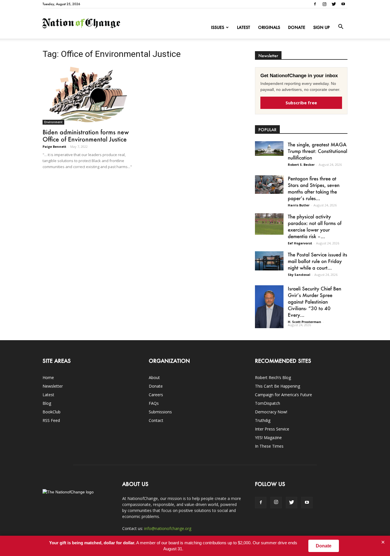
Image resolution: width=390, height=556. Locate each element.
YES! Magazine (268, 437)
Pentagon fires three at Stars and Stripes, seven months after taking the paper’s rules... (313, 188)
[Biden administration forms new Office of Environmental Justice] (89, 95)
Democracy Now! (271, 411)
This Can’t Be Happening (277, 386)
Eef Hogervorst (300, 243)
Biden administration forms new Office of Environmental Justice (86, 135)
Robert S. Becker (301, 164)
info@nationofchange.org (167, 528)
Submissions (160, 411)
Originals (269, 27)
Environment (53, 122)
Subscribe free (301, 102)
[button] (340, 27)
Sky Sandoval (299, 274)
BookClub (52, 411)
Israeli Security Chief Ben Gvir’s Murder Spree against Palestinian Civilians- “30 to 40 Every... (314, 301)
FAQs (154, 403)
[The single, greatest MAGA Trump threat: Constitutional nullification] (269, 148)
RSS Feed (51, 420)
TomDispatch (267, 403)
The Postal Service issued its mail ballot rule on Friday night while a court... (317, 261)
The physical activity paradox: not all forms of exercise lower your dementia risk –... (314, 226)
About (154, 377)
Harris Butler (298, 205)
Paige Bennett (54, 146)
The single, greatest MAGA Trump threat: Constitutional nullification (317, 151)
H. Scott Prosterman (304, 322)
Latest (243, 27)
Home (48, 377)
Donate (296, 27)
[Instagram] (324, 4)
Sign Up (321, 27)
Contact (156, 420)
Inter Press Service (272, 429)
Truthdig (262, 420)
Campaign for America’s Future (283, 394)
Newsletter (53, 386)
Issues (217, 27)
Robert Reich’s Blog (273, 377)
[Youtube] (343, 4)
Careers (156, 394)
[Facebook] (315, 4)
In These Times (269, 446)
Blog (47, 403)
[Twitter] (333, 4)
